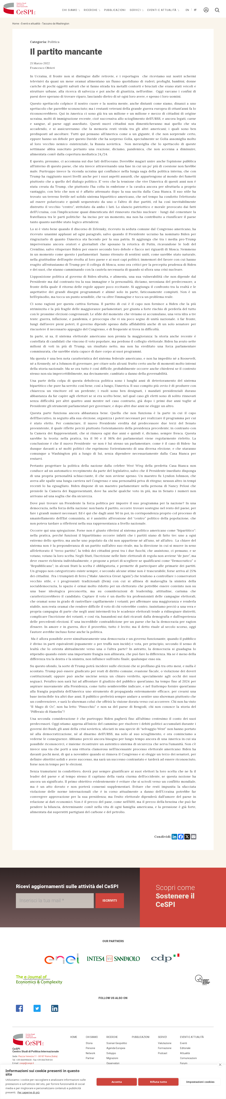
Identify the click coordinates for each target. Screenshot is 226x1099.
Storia (89, 1043)
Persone (90, 1048)
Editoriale (185, 1048)
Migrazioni (112, 1058)
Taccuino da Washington (55, 23)
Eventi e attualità (162, 10)
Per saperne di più (28, 1092)
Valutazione (164, 1043)
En (187, 10)
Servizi (136, 10)
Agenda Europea (115, 1048)
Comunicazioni (188, 1058)
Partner (90, 1058)
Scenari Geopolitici (116, 1043)
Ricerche (91, 10)
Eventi (183, 1043)
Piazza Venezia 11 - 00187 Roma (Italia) (38, 1056)
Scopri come (175, 896)
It (195, 10)
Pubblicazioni (115, 10)
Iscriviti (110, 900)
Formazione (164, 1048)
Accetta (117, 1082)
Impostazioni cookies (200, 1082)
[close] (220, 1065)
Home (15, 23)
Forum (183, 1063)
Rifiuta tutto (158, 1082)
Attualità (185, 1053)
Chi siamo (70, 10)
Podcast (162, 1053)
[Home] (19, 9)
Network (90, 1053)
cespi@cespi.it (26, 1063)
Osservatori (112, 1063)
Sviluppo (111, 1053)
